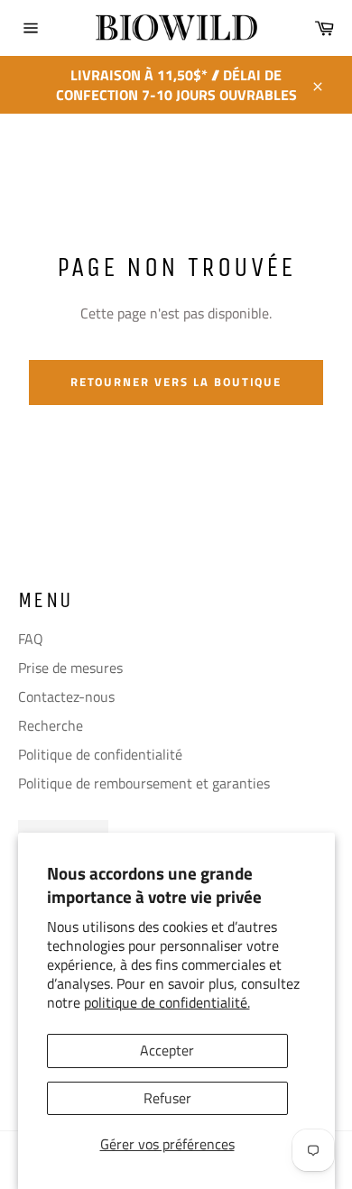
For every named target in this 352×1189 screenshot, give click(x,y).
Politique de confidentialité (100, 754)
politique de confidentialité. (167, 1002)
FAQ (30, 639)
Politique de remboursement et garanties (144, 783)
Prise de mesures (70, 667)
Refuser (167, 1098)
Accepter (167, 1050)
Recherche (50, 725)
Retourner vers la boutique (176, 382)
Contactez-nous (66, 696)
